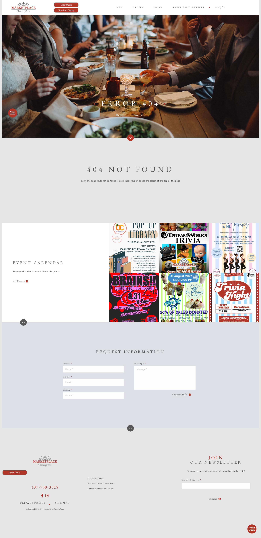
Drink (138, 7)
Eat (120, 7)
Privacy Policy (33, 502)
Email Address (191, 480)
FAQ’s (220, 7)
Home (119, 115)
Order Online (252, 528)
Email (67, 376)
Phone (68, 389)
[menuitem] (120, 7)
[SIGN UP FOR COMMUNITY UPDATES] (12, 112)
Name (67, 363)
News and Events (188, 7)
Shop (158, 7)
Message (140, 363)
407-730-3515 (45, 487)
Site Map (62, 502)
